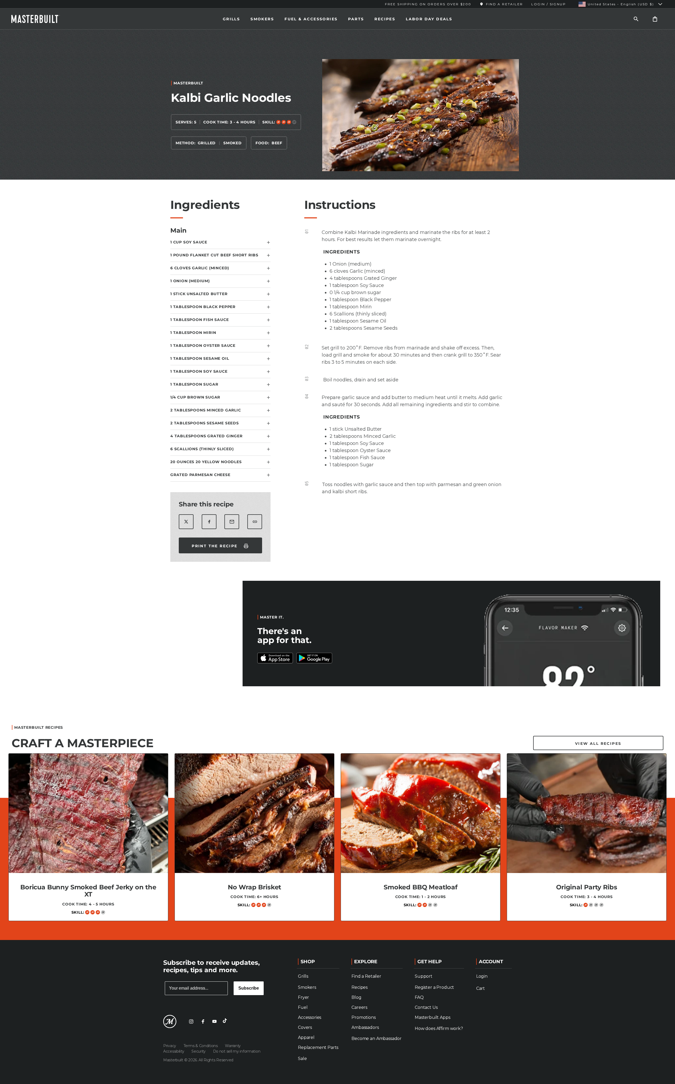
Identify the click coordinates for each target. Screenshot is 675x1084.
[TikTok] (226, 1021)
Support (423, 976)
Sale (302, 1058)
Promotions (363, 1017)
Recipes (384, 19)
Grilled (207, 143)
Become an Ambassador (376, 1038)
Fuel (302, 1007)
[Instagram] (191, 1021)
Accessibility (174, 1051)
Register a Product (434, 987)
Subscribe (248, 988)
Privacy (170, 1045)
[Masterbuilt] (40, 19)
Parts (356, 19)
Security (198, 1051)
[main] (337, 482)
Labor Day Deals (429, 19)
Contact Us (426, 1007)
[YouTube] (214, 1021)
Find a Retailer (366, 976)
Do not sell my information (237, 1051)
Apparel (306, 1037)
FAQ (419, 997)
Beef (277, 143)
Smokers (262, 19)
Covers (305, 1027)
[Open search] (635, 18)
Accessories (309, 1017)
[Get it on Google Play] (275, 658)
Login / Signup (548, 4)
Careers (359, 1007)
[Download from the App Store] (314, 658)
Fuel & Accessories (311, 19)
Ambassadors (365, 1027)
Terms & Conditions (201, 1045)
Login (482, 976)
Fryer (303, 997)
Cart (480, 988)
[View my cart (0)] (654, 18)
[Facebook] (203, 1021)
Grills (231, 19)
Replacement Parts (318, 1047)
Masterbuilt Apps (432, 1017)
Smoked (232, 143)
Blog (356, 997)
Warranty (233, 1045)
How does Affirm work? (439, 1028)
